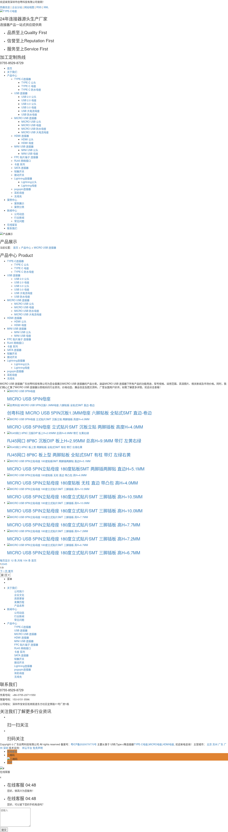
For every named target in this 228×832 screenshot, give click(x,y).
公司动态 (19, 214)
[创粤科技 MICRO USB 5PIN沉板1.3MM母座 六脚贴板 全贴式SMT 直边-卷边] (51, 404)
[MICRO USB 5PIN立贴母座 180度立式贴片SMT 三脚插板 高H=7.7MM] (47, 516)
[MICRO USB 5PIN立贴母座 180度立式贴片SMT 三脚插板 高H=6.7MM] (47, 544)
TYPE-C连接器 (22, 79)
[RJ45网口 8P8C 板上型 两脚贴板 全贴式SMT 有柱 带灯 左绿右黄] (44, 446)
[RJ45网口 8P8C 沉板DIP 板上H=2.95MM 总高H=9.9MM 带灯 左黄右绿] (48, 432)
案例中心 (12, 199)
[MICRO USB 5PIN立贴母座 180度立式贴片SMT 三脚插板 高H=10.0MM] (48, 502)
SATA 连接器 (21, 167)
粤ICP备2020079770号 (84, 744)
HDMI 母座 (27, 143)
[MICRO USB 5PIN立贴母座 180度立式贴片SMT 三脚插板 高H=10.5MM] (48, 488)
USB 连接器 (20, 93)
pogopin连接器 (22, 189)
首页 (9, 68)
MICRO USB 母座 (31, 125)
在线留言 (12, 224)
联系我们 (12, 228)
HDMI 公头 (27, 139)
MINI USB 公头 (29, 150)
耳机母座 (19, 192)
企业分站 (17, 7)
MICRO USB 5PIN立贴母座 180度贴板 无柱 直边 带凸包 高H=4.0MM (72, 483)
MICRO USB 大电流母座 (35, 132)
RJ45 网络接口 (22, 160)
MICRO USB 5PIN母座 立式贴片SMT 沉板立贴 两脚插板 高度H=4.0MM (75, 427)
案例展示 (19, 203)
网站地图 (29, 7)
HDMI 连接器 (21, 136)
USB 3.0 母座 (28, 107)
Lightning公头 (29, 182)
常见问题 (19, 221)
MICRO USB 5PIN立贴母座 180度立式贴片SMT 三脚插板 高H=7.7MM (73, 524)
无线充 (18, 196)
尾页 (10, 571)
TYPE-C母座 (141, 744)
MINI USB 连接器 (23, 146)
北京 (209, 744)
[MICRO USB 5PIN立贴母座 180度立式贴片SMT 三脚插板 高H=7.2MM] (47, 530)
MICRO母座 (155, 744)
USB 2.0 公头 (28, 96)
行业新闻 (19, 217)
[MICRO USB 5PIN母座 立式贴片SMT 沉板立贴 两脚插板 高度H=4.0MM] (48, 418)
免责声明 (38, 748)
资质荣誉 (19, 598)
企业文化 (19, 595)
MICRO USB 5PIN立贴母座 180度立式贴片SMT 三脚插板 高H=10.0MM (74, 510)
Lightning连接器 (23, 178)
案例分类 (19, 207)
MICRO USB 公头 (31, 121)
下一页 (3, 571)
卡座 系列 (19, 164)
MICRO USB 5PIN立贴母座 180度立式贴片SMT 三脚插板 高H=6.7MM (73, 552)
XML (46, 7)
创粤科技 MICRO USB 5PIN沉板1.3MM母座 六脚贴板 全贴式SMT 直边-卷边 (79, 413)
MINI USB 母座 (29, 153)
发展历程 (19, 602)
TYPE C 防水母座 (31, 89)
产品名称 (19, 605)
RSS (38, 7)
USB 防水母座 (29, 114)
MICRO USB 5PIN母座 (29, 398)
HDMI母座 (168, 744)
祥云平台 (27, 748)
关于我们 (12, 72)
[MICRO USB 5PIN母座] (21, 390)
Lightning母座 (29, 185)
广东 (220, 744)
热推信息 (5, 7)
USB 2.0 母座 (28, 100)
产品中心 (12, 75)
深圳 (5, 748)
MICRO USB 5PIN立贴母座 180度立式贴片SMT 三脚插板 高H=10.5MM (74, 496)
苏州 (215, 744)
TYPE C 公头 (28, 82)
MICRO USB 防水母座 (33, 128)
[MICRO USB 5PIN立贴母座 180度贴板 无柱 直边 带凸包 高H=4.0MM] (47, 474)
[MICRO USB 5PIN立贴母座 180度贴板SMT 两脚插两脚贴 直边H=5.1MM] (48, 460)
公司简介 (19, 591)
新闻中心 (12, 210)
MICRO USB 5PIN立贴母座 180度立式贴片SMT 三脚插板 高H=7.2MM (73, 538)
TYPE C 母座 (28, 86)
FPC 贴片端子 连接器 (26, 157)
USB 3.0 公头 (28, 104)
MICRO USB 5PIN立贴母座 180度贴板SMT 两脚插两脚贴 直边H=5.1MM (75, 468)
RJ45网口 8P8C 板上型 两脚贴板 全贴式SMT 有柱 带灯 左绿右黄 (69, 454)
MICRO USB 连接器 (25, 118)
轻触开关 (19, 171)
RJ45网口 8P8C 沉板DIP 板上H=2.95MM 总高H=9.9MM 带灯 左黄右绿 (74, 440)
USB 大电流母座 (30, 111)
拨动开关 (19, 175)
